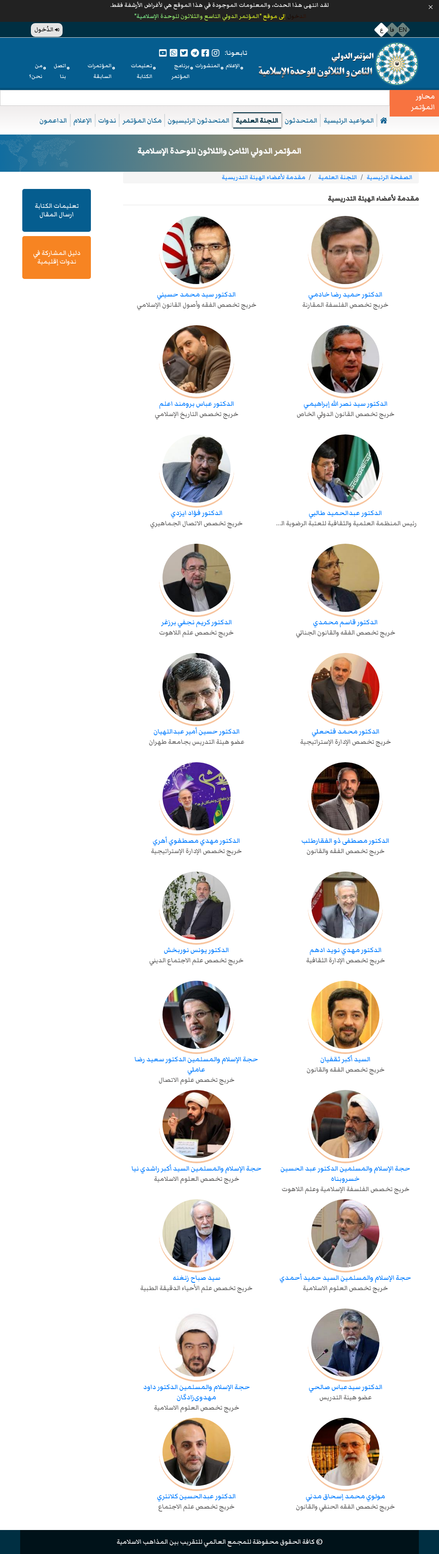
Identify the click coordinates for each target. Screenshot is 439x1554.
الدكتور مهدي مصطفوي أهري (196, 840)
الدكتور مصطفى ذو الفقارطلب (345, 840)
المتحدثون (301, 120)
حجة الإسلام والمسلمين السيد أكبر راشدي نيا (197, 1168)
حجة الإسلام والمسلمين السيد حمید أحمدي (345, 1278)
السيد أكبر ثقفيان (345, 1059)
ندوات (107, 120)
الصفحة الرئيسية (389, 177)
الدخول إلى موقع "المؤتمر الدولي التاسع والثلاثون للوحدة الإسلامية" (220, 16)
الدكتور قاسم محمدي (345, 622)
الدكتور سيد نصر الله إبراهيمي (346, 403)
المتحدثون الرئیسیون (198, 120)
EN (403, 29)
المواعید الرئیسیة (349, 120)
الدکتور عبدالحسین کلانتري (196, 1496)
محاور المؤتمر (423, 102)
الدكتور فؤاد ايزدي (197, 513)
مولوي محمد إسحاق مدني (345, 1496)
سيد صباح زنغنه (196, 1278)
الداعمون (53, 120)
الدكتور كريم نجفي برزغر (196, 622)
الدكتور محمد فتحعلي (345, 731)
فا (392, 29)
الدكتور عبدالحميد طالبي (345, 513)
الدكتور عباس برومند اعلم (196, 403)
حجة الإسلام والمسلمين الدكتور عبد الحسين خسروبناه (345, 1173)
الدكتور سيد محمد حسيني (196, 294)
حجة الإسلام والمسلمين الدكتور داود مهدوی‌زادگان (196, 1392)
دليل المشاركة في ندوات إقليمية (56, 257)
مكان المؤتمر (142, 120)
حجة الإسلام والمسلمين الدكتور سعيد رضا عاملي (196, 1064)
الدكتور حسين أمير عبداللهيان (196, 731)
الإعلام (82, 120)
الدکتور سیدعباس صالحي (345, 1387)
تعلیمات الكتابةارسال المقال (57, 210)
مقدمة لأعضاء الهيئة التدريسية (263, 177)
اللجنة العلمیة (257, 120)
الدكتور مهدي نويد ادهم (346, 950)
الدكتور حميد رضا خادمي (345, 294)
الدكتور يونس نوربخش (196, 950)
